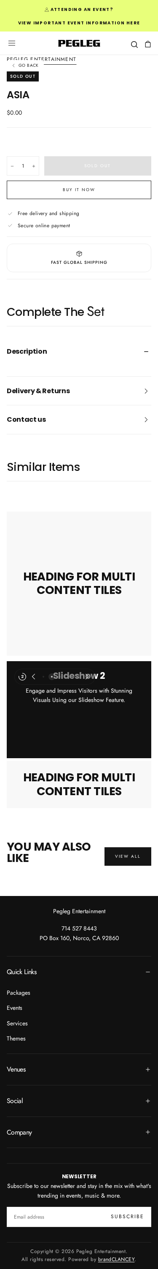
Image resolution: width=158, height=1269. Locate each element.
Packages (18, 992)
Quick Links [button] (21, 972)
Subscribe (127, 1216)
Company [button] (19, 1132)
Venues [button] (16, 1069)
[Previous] (33, 677)
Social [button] (15, 1101)
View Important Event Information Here (79, 23)
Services (17, 1023)
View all (128, 856)
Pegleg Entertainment (79, 911)
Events (14, 1008)
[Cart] (148, 44)
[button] (12, 43)
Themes (16, 1038)
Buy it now (79, 190)
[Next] (87, 677)
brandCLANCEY (116, 1259)
